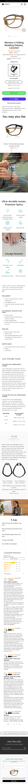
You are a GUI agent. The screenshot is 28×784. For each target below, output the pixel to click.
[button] (11, 50)
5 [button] (14, 36)
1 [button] (9, 36)
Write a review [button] (14, 558)
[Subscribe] (25, 748)
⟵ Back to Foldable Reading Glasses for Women (14, 733)
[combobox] (4, 767)
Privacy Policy (22, 778)
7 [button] (17, 36)
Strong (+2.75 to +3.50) (14, 88)
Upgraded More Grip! (14, 74)
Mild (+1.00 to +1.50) (14, 82)
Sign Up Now (14, 781)
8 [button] (18, 36)
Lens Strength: (14, 78)
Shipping (9, 58)
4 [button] (13, 36)
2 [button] (10, 36)
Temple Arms (14, 61)
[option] (14, 22)
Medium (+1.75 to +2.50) (14, 85)
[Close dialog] (26, 758)
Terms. (25, 778)
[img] (11, 578)
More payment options (14, 103)
